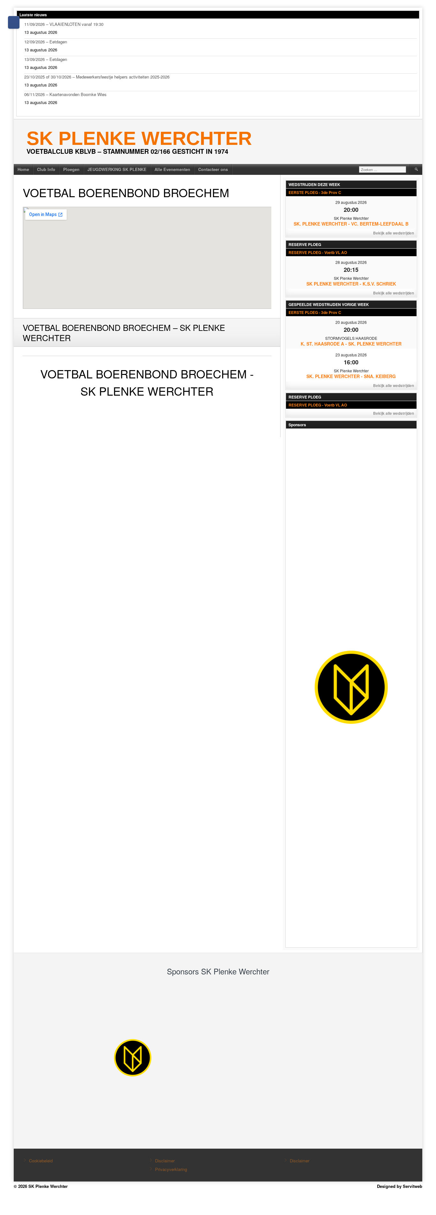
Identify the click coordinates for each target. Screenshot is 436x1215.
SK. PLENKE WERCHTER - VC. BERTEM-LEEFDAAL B (351, 223)
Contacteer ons (213, 169)
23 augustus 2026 (351, 354)
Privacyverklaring (171, 1169)
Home (23, 169)
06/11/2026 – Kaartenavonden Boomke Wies (65, 94)
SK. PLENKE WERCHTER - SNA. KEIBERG (351, 376)
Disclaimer (165, 1161)
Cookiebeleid (41, 1161)
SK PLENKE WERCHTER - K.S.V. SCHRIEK (351, 283)
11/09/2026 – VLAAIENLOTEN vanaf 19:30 (63, 24)
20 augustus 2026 (351, 322)
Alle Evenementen (172, 169)
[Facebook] (13, 22)
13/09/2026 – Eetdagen (45, 59)
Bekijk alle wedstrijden (393, 233)
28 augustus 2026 (351, 262)
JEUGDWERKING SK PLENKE (117, 169)
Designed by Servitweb (399, 1186)
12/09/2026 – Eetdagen (45, 42)
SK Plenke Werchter (139, 138)
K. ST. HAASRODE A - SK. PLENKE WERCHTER (351, 343)
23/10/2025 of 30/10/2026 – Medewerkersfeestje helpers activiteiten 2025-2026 (96, 77)
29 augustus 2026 (351, 202)
